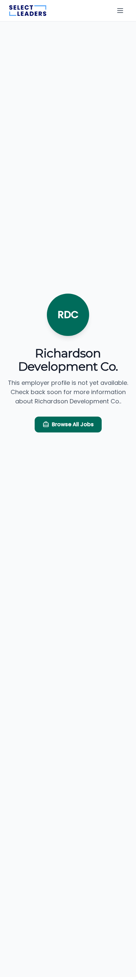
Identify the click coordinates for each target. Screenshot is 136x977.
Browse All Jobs (73, 424)
